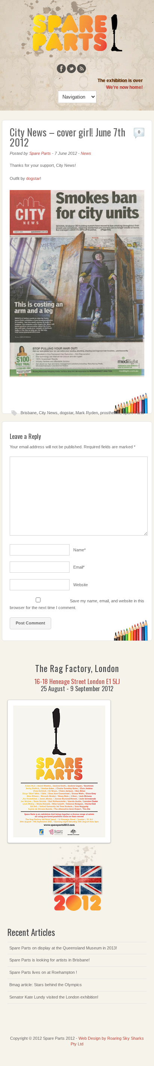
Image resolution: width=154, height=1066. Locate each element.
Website (80, 584)
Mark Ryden (87, 412)
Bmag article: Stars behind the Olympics (45, 984)
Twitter (71, 68)
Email (78, 567)
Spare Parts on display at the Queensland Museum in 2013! (63, 948)
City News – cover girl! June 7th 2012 (67, 137)
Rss (81, 68)
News (86, 153)
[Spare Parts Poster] (59, 841)
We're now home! (124, 87)
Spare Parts (40, 153)
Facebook (61, 68)
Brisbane (29, 412)
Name (79, 550)
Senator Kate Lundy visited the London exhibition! (53, 997)
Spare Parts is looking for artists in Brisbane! (49, 960)
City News (48, 412)
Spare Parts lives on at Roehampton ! (43, 972)
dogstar (33, 178)
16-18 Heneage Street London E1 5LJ (77, 681)
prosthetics (110, 412)
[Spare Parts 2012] (71, 55)
